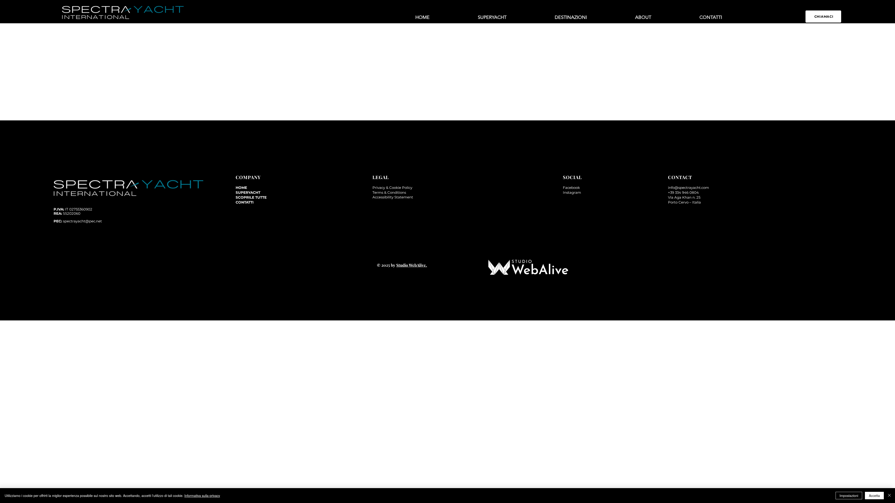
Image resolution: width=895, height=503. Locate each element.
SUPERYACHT (248, 192)
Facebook (571, 187)
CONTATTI (245, 202)
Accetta (874, 495)
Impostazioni (849, 495)
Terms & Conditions (389, 192)
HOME (241, 187)
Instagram (572, 192)
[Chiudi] (889, 495)
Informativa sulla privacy (202, 495)
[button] (571, 17)
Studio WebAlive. (411, 265)
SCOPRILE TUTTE (251, 197)
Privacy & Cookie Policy (392, 187)
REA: (67, 213)
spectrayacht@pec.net (82, 221)
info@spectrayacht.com (688, 187)
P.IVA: (73, 209)
